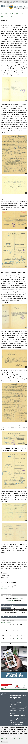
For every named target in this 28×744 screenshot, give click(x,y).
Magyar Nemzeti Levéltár (7, 11)
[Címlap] (5, 5)
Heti (14, 608)
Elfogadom (4, 742)
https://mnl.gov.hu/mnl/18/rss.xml (14, 2)
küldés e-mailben (6, 587)
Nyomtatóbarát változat (7, 585)
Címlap (17, 11)
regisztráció (18, 598)
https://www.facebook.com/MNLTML (8, 2)
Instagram (11, 2)
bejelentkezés (11, 600)
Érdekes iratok (23, 11)
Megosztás (4, 588)
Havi (22, 608)
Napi (5, 608)
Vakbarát (17, 2)
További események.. (6, 622)
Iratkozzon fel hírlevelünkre (5, 2)
